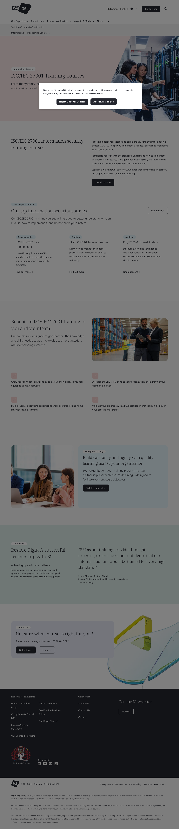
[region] (90, 96)
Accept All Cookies (103, 102)
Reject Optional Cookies (72, 102)
